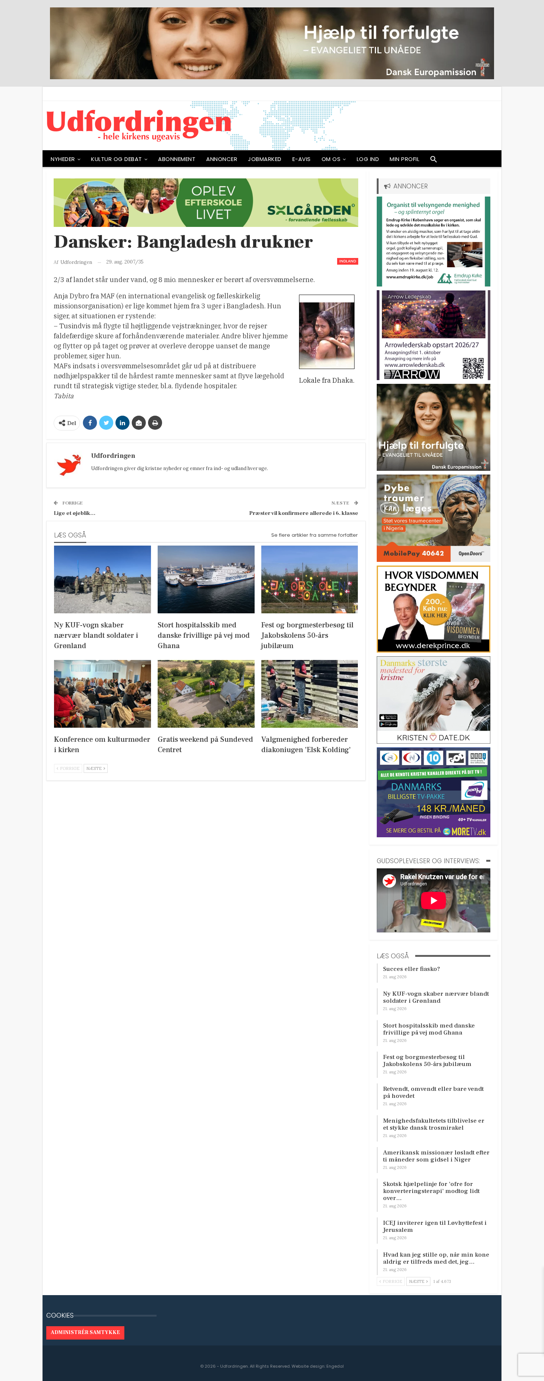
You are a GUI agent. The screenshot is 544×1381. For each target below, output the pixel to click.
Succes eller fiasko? (411, 969)
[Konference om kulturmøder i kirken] (102, 694)
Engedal (335, 1366)
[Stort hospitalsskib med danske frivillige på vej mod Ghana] (206, 579)
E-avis (301, 159)
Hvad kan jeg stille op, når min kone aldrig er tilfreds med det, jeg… (436, 1258)
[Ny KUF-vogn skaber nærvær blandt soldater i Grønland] (102, 579)
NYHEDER (63, 159)
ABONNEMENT (176, 159)
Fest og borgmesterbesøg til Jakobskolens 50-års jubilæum (427, 1060)
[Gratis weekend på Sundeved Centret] (206, 694)
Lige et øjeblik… (74, 513)
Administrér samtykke (85, 1332)
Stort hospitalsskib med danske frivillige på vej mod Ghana (429, 1029)
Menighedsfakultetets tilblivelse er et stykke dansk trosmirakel (433, 1124)
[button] (434, 161)
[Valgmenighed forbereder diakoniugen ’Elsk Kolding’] (309, 694)
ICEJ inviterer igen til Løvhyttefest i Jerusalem (435, 1226)
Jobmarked (265, 159)
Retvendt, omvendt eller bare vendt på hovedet (433, 1092)
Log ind (368, 159)
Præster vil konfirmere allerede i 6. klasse (303, 513)
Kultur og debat (116, 159)
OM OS (331, 159)
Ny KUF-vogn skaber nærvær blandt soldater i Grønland (436, 997)
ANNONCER (221, 159)
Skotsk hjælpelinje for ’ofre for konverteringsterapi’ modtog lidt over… (431, 1191)
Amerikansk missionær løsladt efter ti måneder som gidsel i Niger (436, 1156)
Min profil (404, 159)
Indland (347, 261)
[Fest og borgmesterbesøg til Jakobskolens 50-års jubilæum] (309, 579)
